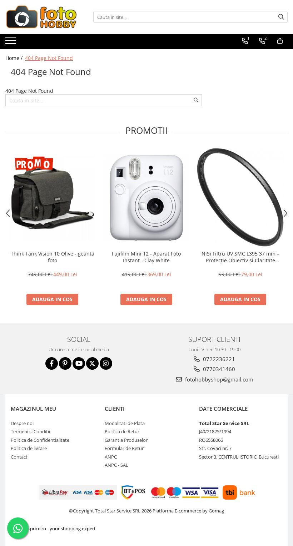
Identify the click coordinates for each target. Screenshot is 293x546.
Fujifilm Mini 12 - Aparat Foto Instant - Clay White (146, 257)
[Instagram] (106, 363)
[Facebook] (51, 363)
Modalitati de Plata (125, 423)
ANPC (111, 457)
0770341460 (218, 369)
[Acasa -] (41, 17)
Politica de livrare (29, 448)
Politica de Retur (122, 431)
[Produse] (11, 42)
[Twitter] (92, 363)
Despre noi (22, 423)
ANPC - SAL (116, 465)
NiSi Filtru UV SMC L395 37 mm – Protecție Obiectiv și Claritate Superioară (240, 257)
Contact (19, 457)
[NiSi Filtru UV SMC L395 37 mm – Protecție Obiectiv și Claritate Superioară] (240, 197)
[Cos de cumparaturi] (280, 41)
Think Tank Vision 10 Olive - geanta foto (52, 257)
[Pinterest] (65, 363)
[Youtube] (79, 363)
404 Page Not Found (49, 58)
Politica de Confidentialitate (40, 440)
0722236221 (218, 359)
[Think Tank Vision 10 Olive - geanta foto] (52, 197)
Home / (14, 58)
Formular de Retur (124, 448)
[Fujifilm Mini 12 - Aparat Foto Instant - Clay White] (146, 197)
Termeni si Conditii (30, 431)
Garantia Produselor (126, 440)
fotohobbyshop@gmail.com (218, 379)
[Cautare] (281, 17)
